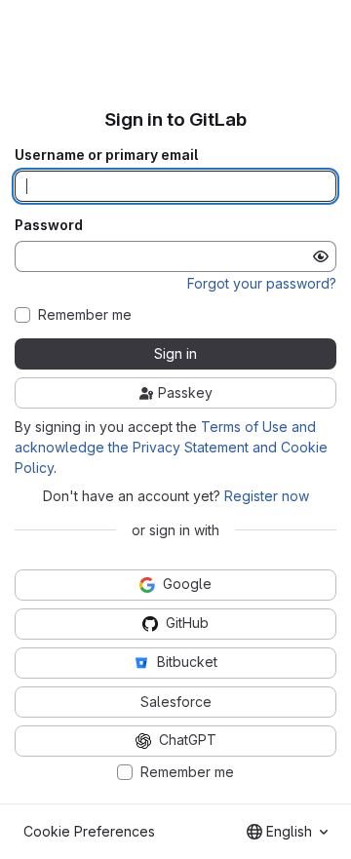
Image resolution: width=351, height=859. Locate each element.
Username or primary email (106, 155)
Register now (266, 496)
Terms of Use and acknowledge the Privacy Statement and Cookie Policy (171, 447)
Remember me (85, 315)
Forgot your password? (261, 283)
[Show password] (320, 256)
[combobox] (287, 831)
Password (49, 225)
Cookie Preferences (89, 831)
